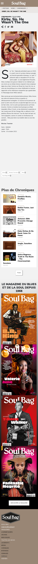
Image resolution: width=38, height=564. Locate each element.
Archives (4, 535)
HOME (13, 8)
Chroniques (21, 8)
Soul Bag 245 (5, 175)
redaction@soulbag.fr (7, 527)
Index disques (5, 537)
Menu (3, 3)
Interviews (4, 551)
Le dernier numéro (7, 532)
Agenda (4, 559)
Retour (6, 8)
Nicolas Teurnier (13, 172)
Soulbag (19, 3)
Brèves (3, 545)
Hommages (4, 553)
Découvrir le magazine (19, 503)
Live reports (5, 543)
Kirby (3, 172)
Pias (23, 172)
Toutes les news (8, 540)
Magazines (5, 530)
